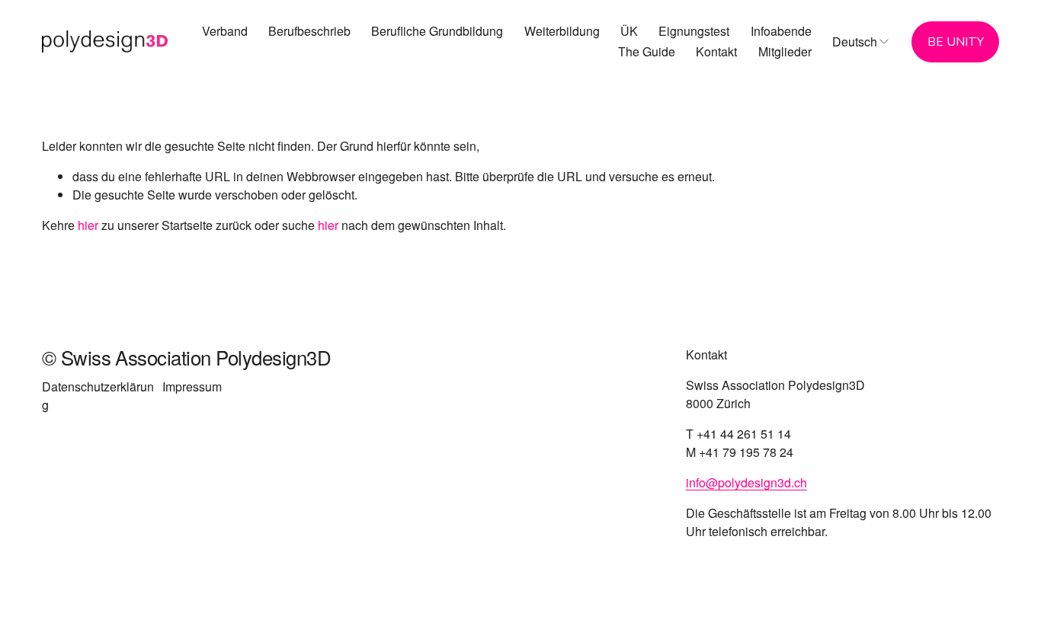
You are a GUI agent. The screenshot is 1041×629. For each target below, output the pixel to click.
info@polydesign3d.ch (746, 482)
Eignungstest (693, 31)
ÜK (629, 31)
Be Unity (955, 42)
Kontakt (716, 51)
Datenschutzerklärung (98, 395)
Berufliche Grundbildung (437, 31)
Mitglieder (785, 51)
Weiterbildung (562, 31)
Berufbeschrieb (309, 31)
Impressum (192, 386)
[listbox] (861, 41)
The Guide (646, 51)
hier (88, 225)
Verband (225, 31)
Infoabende (781, 31)
